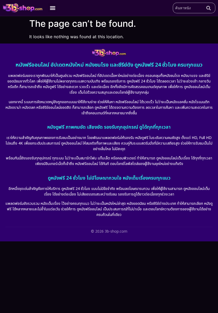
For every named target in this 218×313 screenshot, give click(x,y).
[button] (52, 7)
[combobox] (188, 8)
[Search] (209, 8)
